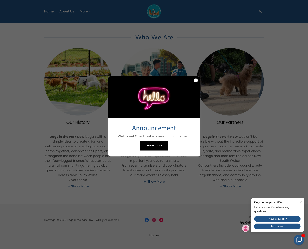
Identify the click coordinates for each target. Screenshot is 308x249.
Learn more (154, 145)
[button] (299, 240)
